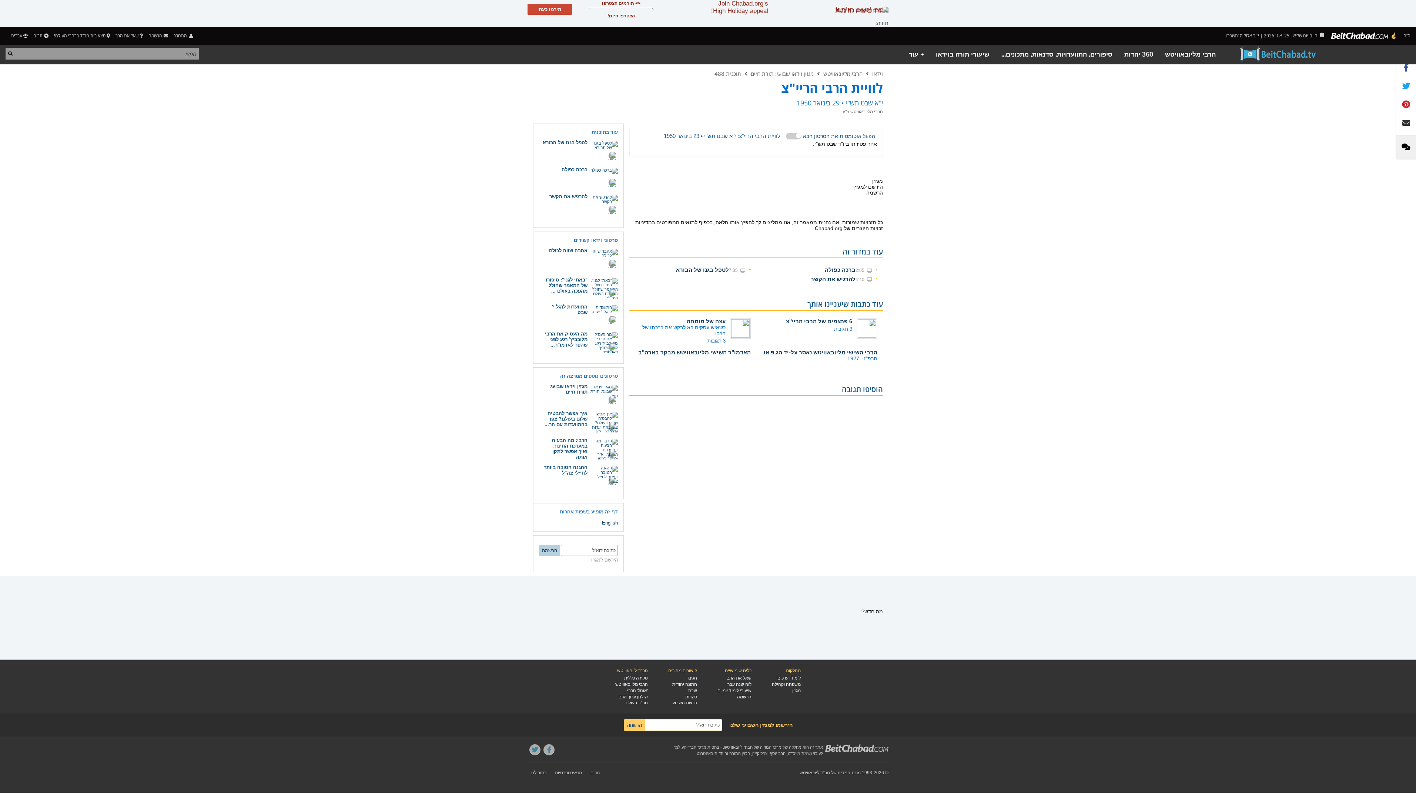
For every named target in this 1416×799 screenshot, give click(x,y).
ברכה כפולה (840, 270)
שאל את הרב (127, 36)
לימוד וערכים (789, 678)
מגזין (796, 690)
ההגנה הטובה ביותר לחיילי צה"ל (566, 470)
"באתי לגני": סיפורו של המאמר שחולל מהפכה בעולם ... (567, 285)
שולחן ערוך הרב (633, 696)
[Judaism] (1364, 36)
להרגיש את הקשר (833, 279)
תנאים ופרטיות (568, 772)
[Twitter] (534, 749)
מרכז (856, 772)
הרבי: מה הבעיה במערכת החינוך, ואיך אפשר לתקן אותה (570, 449)
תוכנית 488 (727, 73)
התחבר (181, 36)
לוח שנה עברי (738, 684)
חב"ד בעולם (637, 702)
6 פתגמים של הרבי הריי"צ (819, 321)
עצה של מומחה (706, 321)
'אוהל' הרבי (637, 690)
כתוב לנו (538, 772)
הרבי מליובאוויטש (1190, 54)
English (610, 523)
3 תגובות (843, 329)
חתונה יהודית (684, 684)
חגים (692, 678)
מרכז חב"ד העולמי (690, 747)
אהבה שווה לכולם (568, 250)
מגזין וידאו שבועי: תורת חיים (782, 73)
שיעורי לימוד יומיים (734, 690)
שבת (692, 690)
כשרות (691, 696)
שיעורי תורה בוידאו (963, 54)
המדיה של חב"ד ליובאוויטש (825, 772)
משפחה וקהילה (786, 684)
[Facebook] (549, 749)
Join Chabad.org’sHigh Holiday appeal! (739, 7)
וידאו (877, 73)
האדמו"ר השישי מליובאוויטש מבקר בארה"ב (694, 352)
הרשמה (744, 696)
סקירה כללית (636, 678)
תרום (38, 36)
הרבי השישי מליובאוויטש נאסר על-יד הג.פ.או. (819, 352)
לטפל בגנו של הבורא (702, 270)
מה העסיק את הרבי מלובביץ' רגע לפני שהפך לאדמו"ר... (566, 339)
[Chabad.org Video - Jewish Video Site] (1278, 54)
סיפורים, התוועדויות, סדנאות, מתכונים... (1056, 54)
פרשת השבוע (684, 702)
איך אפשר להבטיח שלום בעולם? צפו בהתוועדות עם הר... (566, 419)
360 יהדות (1138, 54)
